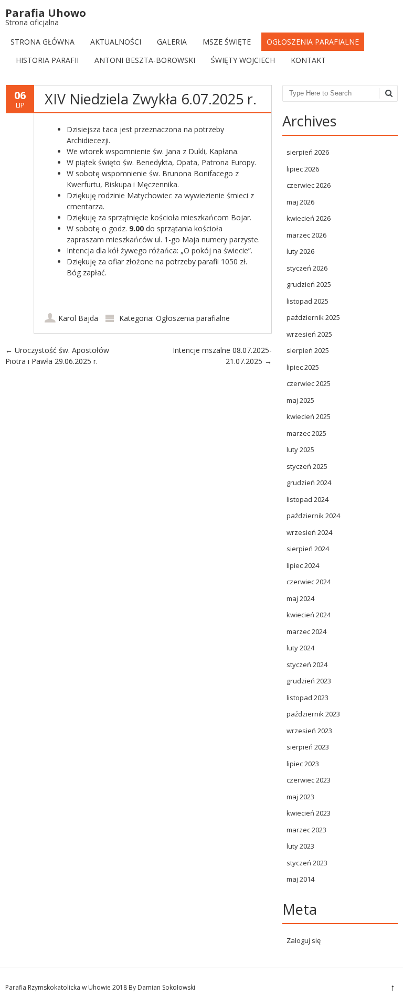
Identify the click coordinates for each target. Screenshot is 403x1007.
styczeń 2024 (307, 664)
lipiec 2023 (303, 763)
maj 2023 (300, 796)
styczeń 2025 (307, 466)
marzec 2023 (306, 829)
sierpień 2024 (308, 548)
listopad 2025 (307, 301)
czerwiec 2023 (309, 780)
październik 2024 (313, 515)
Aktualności (115, 42)
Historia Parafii (47, 60)
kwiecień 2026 (309, 218)
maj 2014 (300, 879)
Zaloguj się (304, 940)
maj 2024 (300, 598)
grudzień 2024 (309, 482)
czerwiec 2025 (309, 383)
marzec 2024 (306, 631)
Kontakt (308, 60)
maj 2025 (300, 400)
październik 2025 (313, 317)
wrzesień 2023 (309, 730)
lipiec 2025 (303, 367)
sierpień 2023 (308, 747)
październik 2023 (313, 714)
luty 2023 (300, 846)
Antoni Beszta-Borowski (144, 60)
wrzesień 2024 (309, 532)
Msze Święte (227, 42)
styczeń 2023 (307, 862)
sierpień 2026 (308, 152)
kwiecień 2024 (309, 614)
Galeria (172, 42)
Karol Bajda (78, 318)
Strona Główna (42, 42)
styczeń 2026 (307, 268)
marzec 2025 (306, 433)
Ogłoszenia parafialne (313, 42)
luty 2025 (300, 449)
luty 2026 (300, 251)
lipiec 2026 (303, 169)
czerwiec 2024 (309, 581)
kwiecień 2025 (309, 416)
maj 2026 (300, 202)
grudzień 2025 (309, 284)
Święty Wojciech (243, 60)
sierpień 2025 (308, 350)
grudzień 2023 (309, 680)
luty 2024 (300, 647)
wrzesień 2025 (309, 334)
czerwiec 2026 (309, 185)
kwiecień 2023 (309, 813)
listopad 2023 (307, 697)
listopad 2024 (307, 499)
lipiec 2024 (303, 565)
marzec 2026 (306, 235)
